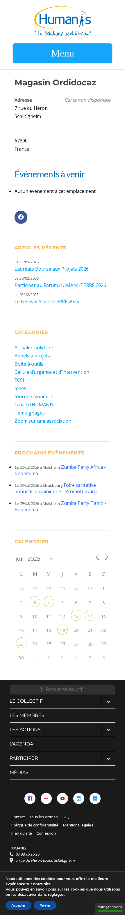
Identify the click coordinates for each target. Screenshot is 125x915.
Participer (24, 758)
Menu (62, 53)
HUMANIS (18, 848)
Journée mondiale (34, 396)
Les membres (27, 715)
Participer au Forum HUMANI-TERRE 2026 (60, 285)
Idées (20, 388)
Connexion (46, 833)
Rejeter (45, 905)
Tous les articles (43, 816)
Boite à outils (29, 364)
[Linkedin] (95, 798)
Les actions (25, 729)
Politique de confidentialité (34, 825)
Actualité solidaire (34, 347)
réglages (56, 894)
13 (76, 616)
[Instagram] (79, 798)
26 (21, 589)
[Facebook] (30, 798)
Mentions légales (78, 825)
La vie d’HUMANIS (34, 404)
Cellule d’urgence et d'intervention (52, 372)
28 (90, 644)
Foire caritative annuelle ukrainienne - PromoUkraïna (56, 488)
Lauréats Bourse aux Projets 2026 (52, 269)
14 (90, 616)
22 (103, 630)
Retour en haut (62, 689)
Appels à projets (32, 355)
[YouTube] (62, 798)
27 (76, 644)
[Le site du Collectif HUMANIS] (62, 20)
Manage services (110, 907)
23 (21, 644)
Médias (19, 772)
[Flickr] (46, 798)
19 (62, 630)
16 (21, 630)
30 (76, 589)
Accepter (18, 905)
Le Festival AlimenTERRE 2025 (47, 301)
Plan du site (21, 833)
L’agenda (21, 744)
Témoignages (30, 413)
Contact (18, 816)
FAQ (66, 816)
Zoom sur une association (43, 421)
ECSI (19, 380)
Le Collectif (26, 701)
